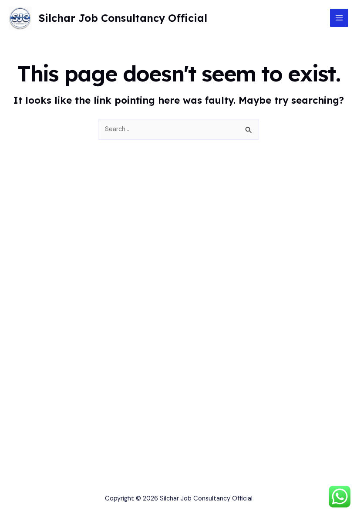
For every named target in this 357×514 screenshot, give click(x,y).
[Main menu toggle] (339, 18)
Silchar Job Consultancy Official (122, 17)
